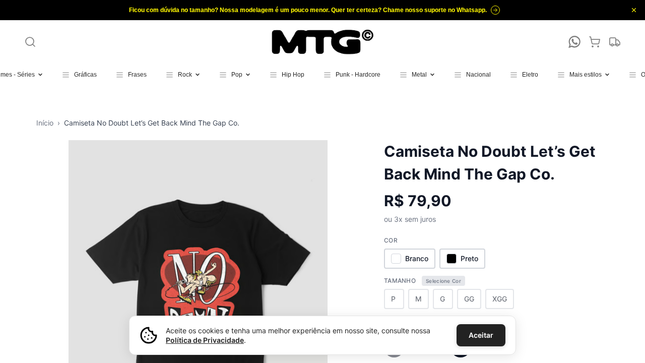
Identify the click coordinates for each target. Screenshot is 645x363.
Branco (416, 258)
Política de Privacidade (205, 340)
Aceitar (481, 335)
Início (44, 122)
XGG (499, 298)
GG (469, 298)
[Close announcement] (634, 10)
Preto (469, 258)
